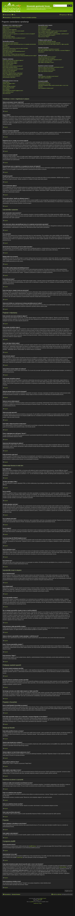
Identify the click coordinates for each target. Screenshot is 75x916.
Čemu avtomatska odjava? (9, 36)
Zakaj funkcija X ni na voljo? (44, 84)
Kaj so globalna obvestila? (8, 87)
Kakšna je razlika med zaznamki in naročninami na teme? (51, 67)
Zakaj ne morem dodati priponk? (10, 70)
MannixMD (40, 899)
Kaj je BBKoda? (6, 82)
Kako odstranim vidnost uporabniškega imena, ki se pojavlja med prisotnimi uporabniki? (19, 45)
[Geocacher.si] (14, 7)
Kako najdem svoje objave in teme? (46, 62)
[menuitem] (13, 15)
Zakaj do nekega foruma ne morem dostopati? (13, 68)
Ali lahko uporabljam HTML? (9, 83)
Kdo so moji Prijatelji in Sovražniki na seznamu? (48, 49)
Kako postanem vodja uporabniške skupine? (48, 32)
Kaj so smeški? (6, 85)
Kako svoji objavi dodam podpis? (10, 63)
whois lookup (62, 867)
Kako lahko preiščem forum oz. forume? (47, 56)
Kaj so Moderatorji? (42, 28)
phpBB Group (32, 846)
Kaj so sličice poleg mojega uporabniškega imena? (14, 51)
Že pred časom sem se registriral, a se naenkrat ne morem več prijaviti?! (19, 33)
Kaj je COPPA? (6, 28)
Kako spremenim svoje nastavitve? (10, 42)
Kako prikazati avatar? (8, 52)
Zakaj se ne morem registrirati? (10, 29)
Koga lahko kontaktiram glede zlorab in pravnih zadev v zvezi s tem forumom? (53, 86)
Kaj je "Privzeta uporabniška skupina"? (46, 35)
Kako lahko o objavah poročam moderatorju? (13, 73)
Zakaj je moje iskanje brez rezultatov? (46, 58)
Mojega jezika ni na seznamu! (9, 49)
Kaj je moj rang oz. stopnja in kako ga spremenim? (14, 54)
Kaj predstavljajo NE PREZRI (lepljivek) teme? (13, 90)
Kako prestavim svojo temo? (9, 77)
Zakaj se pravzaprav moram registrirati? (12, 26)
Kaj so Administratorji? (43, 26)
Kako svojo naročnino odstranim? (45, 71)
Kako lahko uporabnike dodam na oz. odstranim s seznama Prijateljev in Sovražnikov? (54, 51)
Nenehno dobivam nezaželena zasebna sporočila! (49, 42)
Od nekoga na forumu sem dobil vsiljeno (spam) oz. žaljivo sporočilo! (53, 44)
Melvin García (43, 898)
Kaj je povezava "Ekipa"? (43, 36)
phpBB (31, 901)
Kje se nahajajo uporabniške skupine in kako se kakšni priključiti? (52, 31)
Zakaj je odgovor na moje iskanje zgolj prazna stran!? (50, 59)
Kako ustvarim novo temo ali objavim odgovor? (13, 60)
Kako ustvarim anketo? (8, 64)
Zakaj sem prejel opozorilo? (9, 71)
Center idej (19, 857)
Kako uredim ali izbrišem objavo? (10, 61)
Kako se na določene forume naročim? (46, 70)
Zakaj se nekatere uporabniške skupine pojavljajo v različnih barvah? (53, 33)
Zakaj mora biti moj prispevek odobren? (11, 75)
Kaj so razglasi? (6, 89)
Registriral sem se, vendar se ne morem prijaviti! (13, 31)
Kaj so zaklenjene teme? (8, 92)
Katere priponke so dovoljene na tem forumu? (48, 76)
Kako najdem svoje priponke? (44, 77)
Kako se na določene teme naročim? (46, 68)
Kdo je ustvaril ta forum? (43, 82)
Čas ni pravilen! (6, 47)
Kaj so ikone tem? (7, 93)
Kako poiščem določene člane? (45, 61)
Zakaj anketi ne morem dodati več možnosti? (13, 66)
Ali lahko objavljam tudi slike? (9, 86)
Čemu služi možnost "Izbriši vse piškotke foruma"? (14, 38)
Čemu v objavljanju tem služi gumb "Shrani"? (12, 74)
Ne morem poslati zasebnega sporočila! (47, 41)
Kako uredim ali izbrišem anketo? (10, 67)
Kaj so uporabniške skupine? (44, 29)
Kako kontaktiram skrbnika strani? (45, 88)
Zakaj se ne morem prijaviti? (9, 32)
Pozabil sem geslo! (7, 35)
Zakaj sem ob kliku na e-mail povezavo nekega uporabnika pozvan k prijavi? (20, 55)
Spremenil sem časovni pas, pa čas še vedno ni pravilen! (15, 48)
